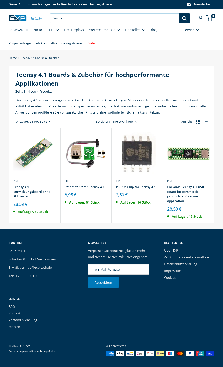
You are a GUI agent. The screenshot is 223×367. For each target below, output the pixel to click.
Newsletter (202, 4)
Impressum (172, 270)
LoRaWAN (16, 29)
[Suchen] (184, 18)
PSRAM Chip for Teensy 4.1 (136, 187)
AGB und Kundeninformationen (187, 257)
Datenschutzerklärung (180, 264)
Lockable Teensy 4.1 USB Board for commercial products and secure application (185, 194)
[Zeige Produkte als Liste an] (206, 122)
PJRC (16, 181)
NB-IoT (39, 29)
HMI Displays (74, 29)
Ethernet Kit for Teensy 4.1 (85, 187)
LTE (51, 29)
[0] (209, 18)
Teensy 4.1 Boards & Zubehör (40, 58)
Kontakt (14, 313)
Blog (153, 29)
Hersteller (132, 29)
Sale (91, 43)
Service (188, 29)
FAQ (12, 306)
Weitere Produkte (102, 29)
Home (13, 58)
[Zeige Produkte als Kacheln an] (198, 122)
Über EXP (171, 250)
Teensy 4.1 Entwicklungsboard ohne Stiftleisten (31, 191)
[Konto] (201, 18)
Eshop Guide (48, 351)
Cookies (170, 277)
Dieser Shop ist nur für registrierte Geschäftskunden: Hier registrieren (61, 4)
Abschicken (103, 282)
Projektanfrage (20, 43)
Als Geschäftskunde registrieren (59, 43)
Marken (14, 327)
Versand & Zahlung (23, 320)
